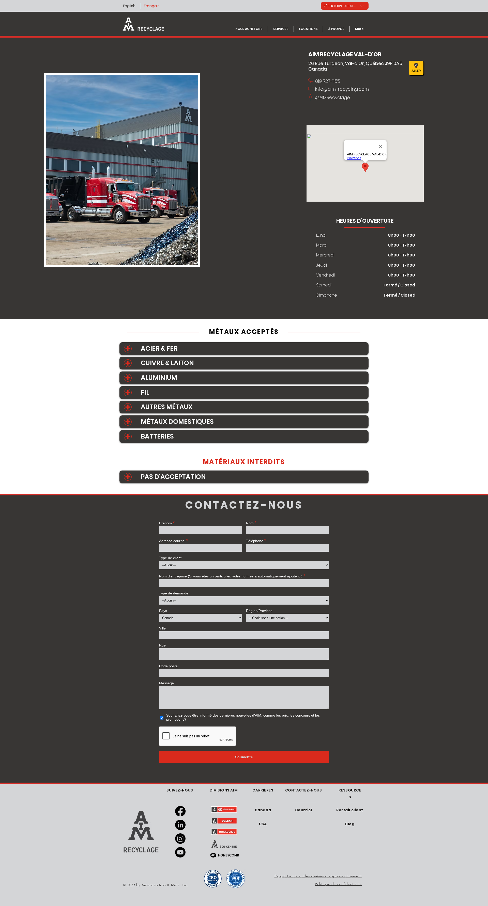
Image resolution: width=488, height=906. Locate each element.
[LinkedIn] (180, 825)
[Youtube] (180, 852)
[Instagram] (180, 838)
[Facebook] (180, 811)
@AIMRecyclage (332, 97)
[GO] (357, 68)
